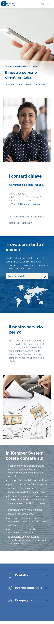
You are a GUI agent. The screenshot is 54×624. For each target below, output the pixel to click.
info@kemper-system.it (28, 204)
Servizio (28, 85)
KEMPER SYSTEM (14, 85)
